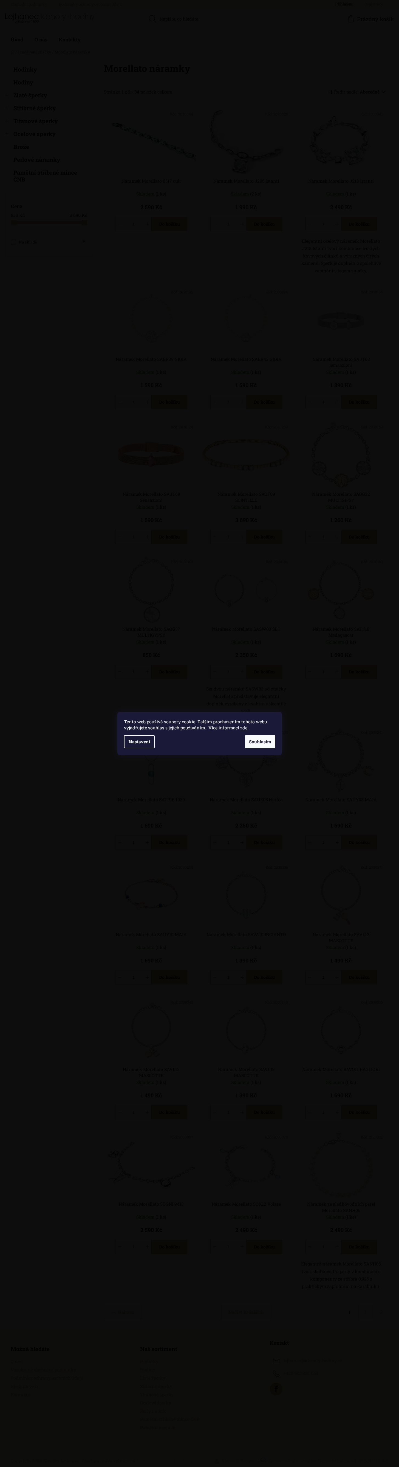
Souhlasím (260, 741)
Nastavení (139, 741)
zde (243, 727)
